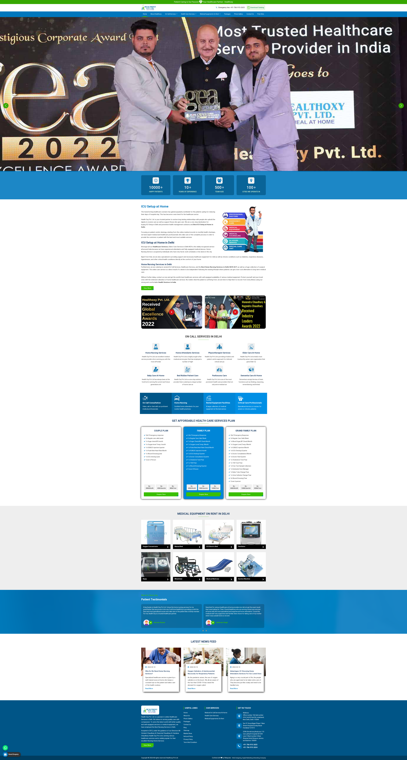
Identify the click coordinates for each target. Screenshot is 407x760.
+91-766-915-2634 (250, 747)
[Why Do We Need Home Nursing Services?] (161, 662)
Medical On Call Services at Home (216, 712)
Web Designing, (237, 758)
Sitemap (186, 730)
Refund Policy (188, 736)
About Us (187, 715)
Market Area (188, 733)
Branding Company (260, 758)
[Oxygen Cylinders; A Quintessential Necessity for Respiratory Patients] (203, 662)
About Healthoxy (156, 14)
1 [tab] (200, 630)
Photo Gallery (238, 14)
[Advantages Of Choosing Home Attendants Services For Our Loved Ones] (246, 662)
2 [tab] (203, 630)
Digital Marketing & (248, 758)
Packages (227, 14)
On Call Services (170, 14)
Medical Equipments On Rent (209, 14)
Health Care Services (188, 14)
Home (145, 14)
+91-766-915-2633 (231, 7)
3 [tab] (206, 630)
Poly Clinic (260, 14)
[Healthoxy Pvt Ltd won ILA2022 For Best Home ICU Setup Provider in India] (235, 312)
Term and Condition (190, 742)
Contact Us (250, 14)
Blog (185, 727)
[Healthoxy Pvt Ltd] (148, 7)
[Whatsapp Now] (5, 747)
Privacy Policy (188, 739)
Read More (149, 688)
